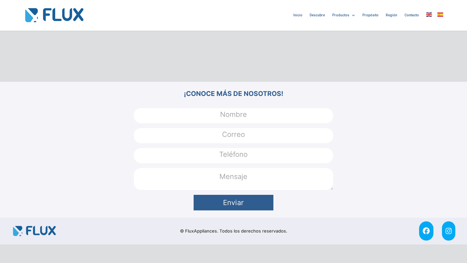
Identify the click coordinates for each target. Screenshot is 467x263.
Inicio (297, 15)
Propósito (370, 15)
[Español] (440, 14)
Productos (340, 15)
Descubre (317, 15)
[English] (429, 14)
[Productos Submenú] (353, 15)
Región (391, 15)
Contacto (411, 15)
